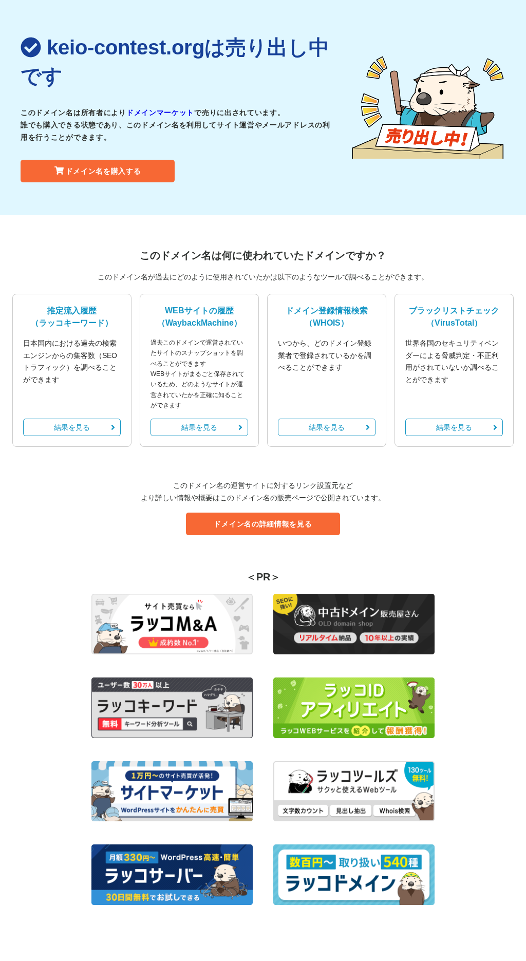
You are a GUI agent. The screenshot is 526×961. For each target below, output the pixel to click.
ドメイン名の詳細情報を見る (263, 524)
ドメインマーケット (160, 112)
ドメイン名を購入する (103, 171)
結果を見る (72, 427)
